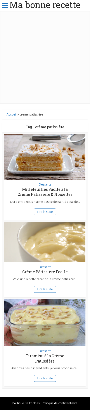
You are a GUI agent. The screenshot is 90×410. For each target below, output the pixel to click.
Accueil (11, 114)
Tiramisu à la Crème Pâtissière (45, 358)
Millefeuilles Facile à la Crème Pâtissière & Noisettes (45, 192)
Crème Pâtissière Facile (45, 271)
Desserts (45, 184)
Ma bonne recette (44, 5)
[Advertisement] (45, 58)
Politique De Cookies (26, 403)
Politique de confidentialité (59, 403)
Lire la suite (45, 212)
